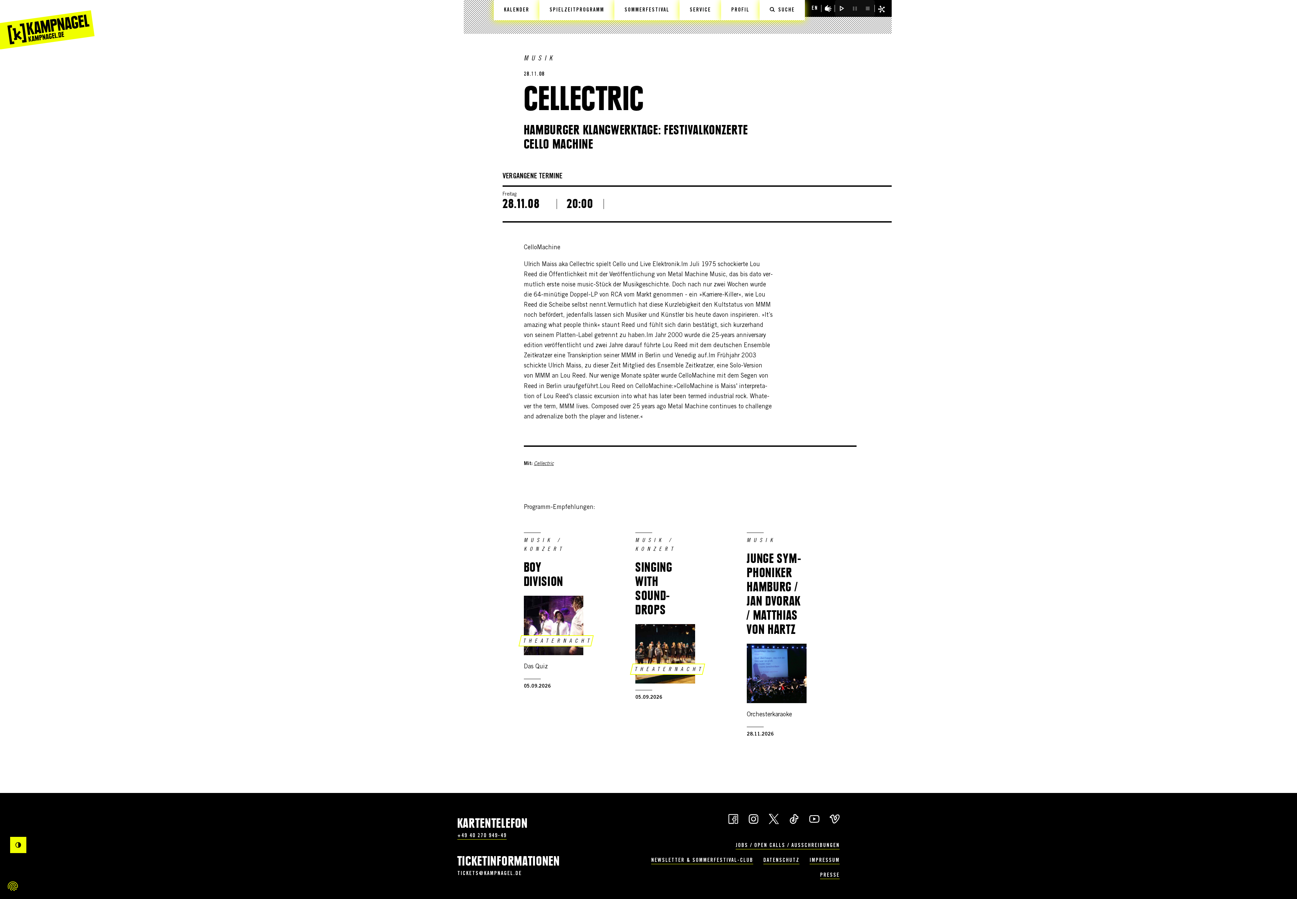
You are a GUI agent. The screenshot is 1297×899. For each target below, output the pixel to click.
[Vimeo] (835, 818)
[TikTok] (794, 818)
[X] (774, 818)
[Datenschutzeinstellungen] (13, 886)
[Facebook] (733, 818)
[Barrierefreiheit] (828, 8)
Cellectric (544, 464)
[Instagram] (753, 818)
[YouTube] (814, 818)
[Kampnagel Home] (47, 24)
